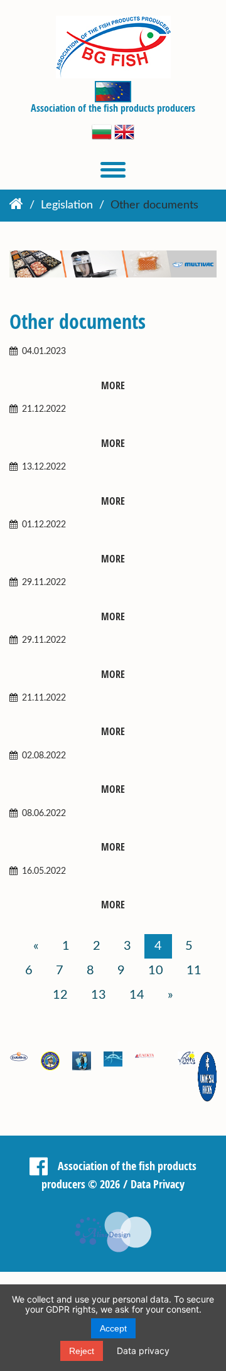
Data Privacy (158, 1183)
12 (60, 995)
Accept (113, 1328)
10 (155, 970)
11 (194, 970)
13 (98, 995)
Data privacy (143, 1350)
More (113, 386)
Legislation (67, 205)
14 (136, 995)
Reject (81, 1351)
